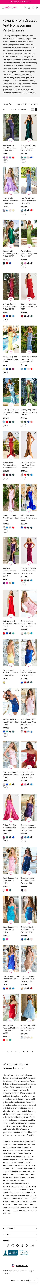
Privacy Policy (25, 1280)
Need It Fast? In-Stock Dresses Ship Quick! (24, 2)
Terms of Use (14, 1280)
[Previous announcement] (9, 2)
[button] (3, 8)
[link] (29, 8)
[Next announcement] (30, 2)
